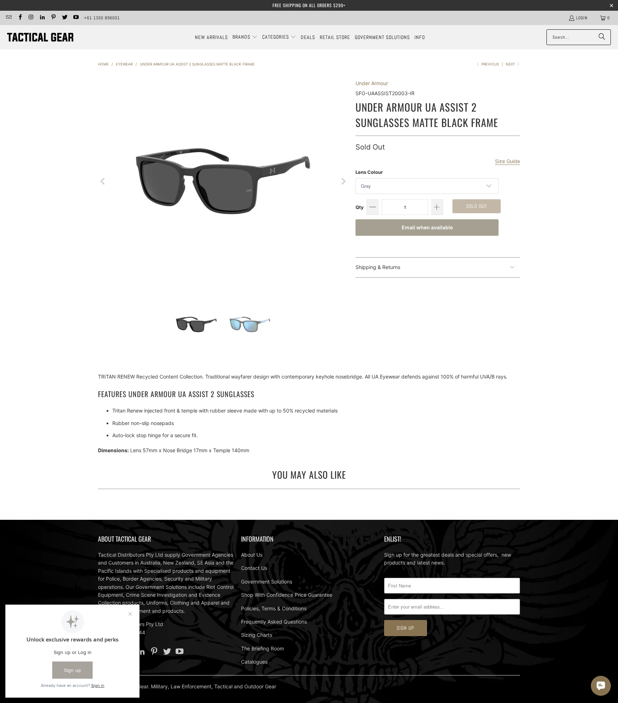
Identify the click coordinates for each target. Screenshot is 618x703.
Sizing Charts (256, 635)
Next (511, 64)
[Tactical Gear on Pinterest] (53, 18)
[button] (245, 37)
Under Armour (371, 83)
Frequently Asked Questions (274, 622)
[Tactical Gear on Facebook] (19, 18)
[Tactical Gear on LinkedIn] (42, 18)
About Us (252, 555)
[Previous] (103, 181)
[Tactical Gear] (40, 37)
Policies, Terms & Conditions (273, 608)
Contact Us (254, 568)
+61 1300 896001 (102, 18)
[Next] (343, 181)
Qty (359, 207)
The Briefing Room (262, 648)
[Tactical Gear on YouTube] (76, 18)
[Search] (602, 37)
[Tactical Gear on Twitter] (64, 18)
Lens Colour (369, 172)
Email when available (427, 227)
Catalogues (254, 662)
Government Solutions (266, 581)
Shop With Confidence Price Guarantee (286, 595)
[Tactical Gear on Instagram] (31, 18)
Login (582, 18)
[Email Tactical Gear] (8, 18)
